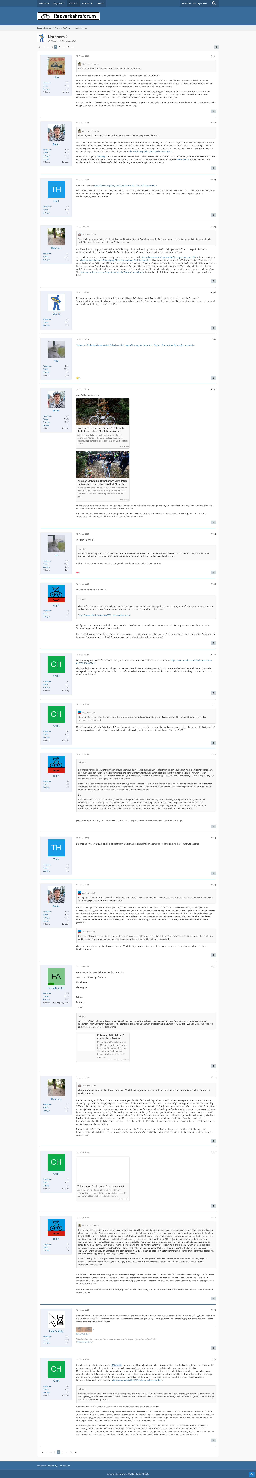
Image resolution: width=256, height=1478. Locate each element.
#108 (213, 534)
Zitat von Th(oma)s (90, 64)
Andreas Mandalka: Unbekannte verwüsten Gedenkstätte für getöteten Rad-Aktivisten (102, 482)
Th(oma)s (117, 1365)
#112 (213, 754)
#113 (213, 838)
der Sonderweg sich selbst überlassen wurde (149, 151)
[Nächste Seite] (72, 47)
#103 (213, 179)
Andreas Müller (84, 1341)
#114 (213, 885)
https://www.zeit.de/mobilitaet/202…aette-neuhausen (103, 615)
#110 (213, 654)
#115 (213, 966)
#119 (213, 1310)
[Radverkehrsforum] (128, 16)
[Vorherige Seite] (39, 47)
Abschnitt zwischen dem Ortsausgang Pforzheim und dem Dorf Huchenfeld (114, 260)
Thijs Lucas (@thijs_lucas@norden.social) (100, 1186)
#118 (213, 1217)
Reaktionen (47, 83)
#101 (213, 56)
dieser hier (182, 159)
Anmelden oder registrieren (194, 3)
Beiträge (46, 89)
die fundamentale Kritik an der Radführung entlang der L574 (168, 257)
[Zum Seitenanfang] (252, 1474)
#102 (213, 123)
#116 (213, 1077)
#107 (213, 389)
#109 (213, 584)
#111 (213, 704)
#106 (213, 339)
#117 (213, 1152)
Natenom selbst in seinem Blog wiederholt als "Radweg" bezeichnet (111, 272)
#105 (213, 292)
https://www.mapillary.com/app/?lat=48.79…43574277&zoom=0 (124, 185)
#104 (213, 226)
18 (68, 47)
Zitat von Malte (89, 234)
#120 (213, 1359)
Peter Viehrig (82, 1334)
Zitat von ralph (88, 712)
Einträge (46, 159)
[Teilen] (216, 47)
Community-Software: (128, 1474)
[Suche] (214, 3)
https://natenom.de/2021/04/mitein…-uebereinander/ (136, 1380)
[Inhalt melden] (213, 111)
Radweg (101, 156)
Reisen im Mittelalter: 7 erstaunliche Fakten (110, 1037)
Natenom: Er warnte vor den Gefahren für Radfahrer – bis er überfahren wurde (101, 430)
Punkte (45, 86)
